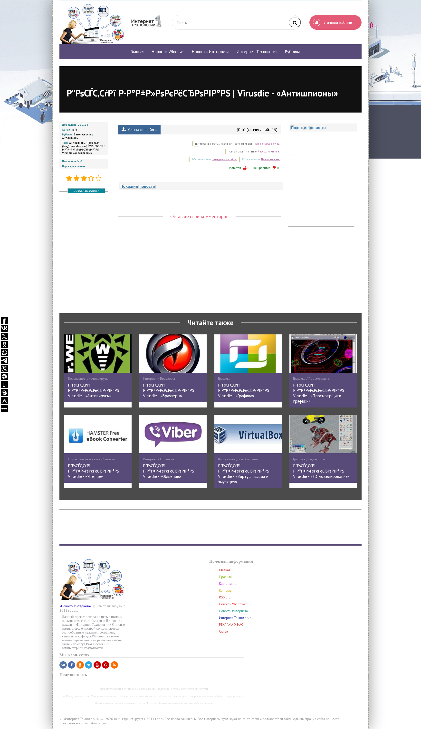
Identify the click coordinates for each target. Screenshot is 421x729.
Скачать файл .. (142, 129)
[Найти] (295, 22)
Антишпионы (70, 138)
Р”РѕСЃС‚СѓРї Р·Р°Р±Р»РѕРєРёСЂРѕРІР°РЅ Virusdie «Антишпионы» (83, 149)
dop (78, 146)
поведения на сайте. (224, 159)
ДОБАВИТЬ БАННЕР (86, 190)
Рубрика (292, 51)
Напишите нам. (270, 159)
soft (74, 129)
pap (73, 146)
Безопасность (82, 134)
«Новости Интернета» (75, 606)
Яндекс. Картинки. (269, 151)
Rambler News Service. (267, 143)
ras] (84, 146)
